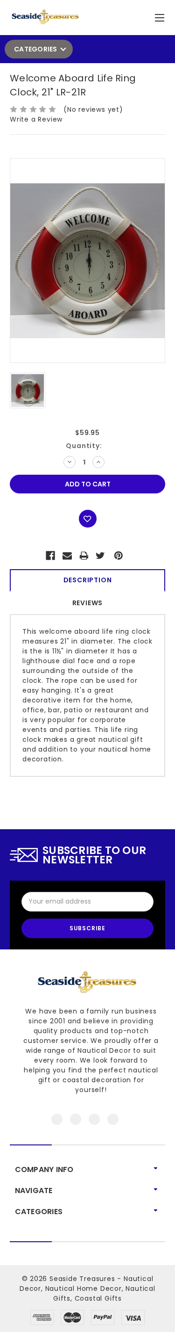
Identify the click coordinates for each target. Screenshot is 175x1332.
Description (87, 580)
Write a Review (36, 119)
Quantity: (84, 445)
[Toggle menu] (161, 16)
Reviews (87, 603)
